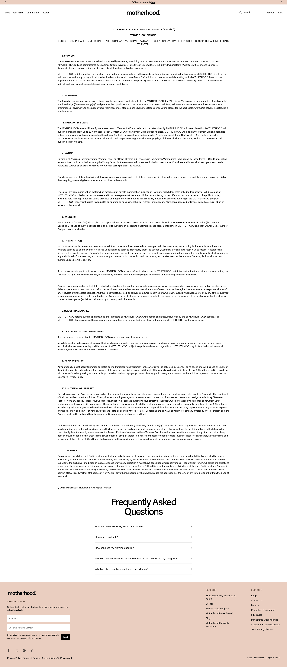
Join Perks (18, 12)
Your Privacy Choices (262, 629)
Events (209, 603)
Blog (208, 618)
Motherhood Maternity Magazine (217, 624)
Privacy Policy (14, 658)
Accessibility (48, 658)
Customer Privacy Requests (265, 624)
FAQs (254, 595)
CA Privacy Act (64, 658)
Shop (7, 12)
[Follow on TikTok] (31, 650)
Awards (45, 12)
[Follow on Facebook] (8, 650)
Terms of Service (31, 658)
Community (32, 12)
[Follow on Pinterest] (24, 650)
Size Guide (256, 614)
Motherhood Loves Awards (220, 613)
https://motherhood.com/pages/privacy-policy (125, 373)
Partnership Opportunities (264, 619)
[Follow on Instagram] (16, 650)
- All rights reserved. (272, 657)
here (153, 2)
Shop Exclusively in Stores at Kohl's (220, 597)
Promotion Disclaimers (263, 610)
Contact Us (257, 600)
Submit (65, 637)
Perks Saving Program (217, 608)
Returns (255, 605)
